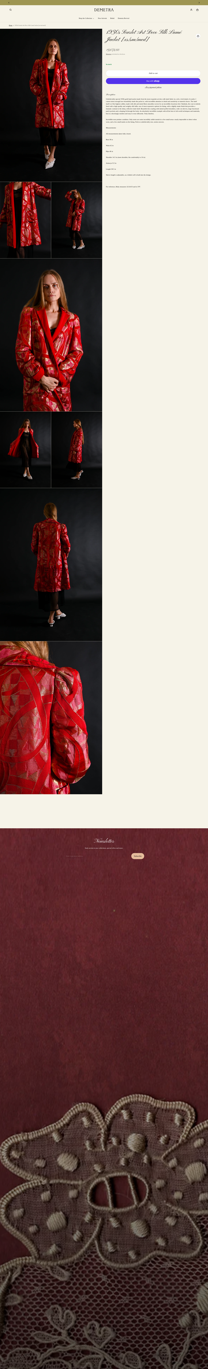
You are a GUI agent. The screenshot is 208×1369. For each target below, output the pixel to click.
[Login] (191, 10)
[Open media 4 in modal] (76, 220)
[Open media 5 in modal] (51, 334)
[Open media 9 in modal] (51, 717)
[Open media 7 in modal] (76, 450)
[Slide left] (9, 2)
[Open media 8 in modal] (51, 564)
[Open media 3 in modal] (25, 220)
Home (10, 25)
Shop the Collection (85, 18)
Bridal (112, 18)
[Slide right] (199, 2)
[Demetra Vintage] (104, 10)
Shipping (108, 54)
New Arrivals (102, 18)
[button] (11, 10)
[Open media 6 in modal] (25, 450)
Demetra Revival (123, 18)
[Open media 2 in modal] (51, 105)
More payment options (153, 87)
